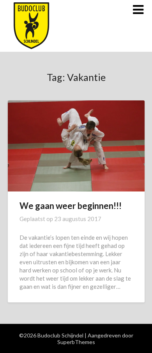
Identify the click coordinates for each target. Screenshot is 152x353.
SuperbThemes (76, 342)
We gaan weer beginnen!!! (70, 205)
